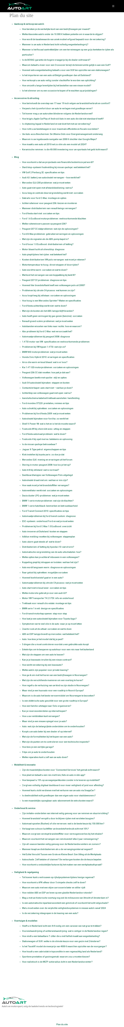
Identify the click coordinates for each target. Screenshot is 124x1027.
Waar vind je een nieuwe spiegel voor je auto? (44, 721)
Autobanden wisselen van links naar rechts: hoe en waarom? (52, 326)
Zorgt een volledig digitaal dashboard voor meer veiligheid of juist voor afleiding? (63, 785)
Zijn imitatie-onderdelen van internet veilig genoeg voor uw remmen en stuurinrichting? (65, 813)
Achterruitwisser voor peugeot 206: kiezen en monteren (49, 203)
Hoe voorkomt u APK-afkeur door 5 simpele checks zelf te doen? (54, 882)
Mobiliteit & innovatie (25, 765)
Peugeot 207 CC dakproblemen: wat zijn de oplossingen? (50, 229)
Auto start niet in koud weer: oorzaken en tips (44, 588)
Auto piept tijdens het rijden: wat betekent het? (44, 254)
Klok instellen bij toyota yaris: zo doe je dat (43, 454)
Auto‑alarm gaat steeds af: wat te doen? (41, 542)
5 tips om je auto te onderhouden (38, 752)
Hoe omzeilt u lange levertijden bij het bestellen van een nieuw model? (56, 85)
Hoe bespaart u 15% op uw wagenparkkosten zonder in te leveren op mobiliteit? (61, 780)
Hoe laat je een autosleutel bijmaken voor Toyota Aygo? (49, 619)
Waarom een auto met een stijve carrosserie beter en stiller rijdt (53, 887)
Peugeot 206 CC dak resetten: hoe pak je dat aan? (46, 372)
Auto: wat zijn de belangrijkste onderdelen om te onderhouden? (53, 726)
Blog (16, 157)
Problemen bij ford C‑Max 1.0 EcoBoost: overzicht (47, 526)
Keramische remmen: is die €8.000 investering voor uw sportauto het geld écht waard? (65, 149)
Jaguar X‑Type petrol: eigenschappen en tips (44, 449)
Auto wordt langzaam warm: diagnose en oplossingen (49, 567)
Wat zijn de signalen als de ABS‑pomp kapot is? (45, 239)
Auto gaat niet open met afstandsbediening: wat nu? (47, 188)
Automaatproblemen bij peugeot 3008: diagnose (46, 336)
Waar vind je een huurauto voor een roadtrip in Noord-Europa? (53, 690)
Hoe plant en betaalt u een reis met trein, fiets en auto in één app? (53, 775)
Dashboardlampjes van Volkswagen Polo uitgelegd (47, 475)
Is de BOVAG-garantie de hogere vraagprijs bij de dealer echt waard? (56, 60)
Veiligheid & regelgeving (26, 872)
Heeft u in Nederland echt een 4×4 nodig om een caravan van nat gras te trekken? (61, 926)
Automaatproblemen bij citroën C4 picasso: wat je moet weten (52, 583)
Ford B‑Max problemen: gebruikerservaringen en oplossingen (53, 234)
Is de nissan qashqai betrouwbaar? (39, 444)
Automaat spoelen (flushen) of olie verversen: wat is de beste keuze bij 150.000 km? (63, 823)
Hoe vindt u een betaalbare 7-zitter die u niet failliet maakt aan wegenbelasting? (61, 936)
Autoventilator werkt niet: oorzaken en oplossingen (47, 490)
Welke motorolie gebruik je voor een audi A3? (44, 593)
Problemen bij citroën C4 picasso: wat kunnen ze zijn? (48, 290)
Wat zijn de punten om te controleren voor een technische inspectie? (56, 742)
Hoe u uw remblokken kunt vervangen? (41, 716)
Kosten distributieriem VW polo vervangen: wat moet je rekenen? (54, 259)
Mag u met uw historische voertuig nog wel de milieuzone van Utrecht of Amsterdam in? (65, 898)
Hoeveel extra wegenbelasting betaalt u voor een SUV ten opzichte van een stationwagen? (66, 70)
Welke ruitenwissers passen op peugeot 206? (44, 224)
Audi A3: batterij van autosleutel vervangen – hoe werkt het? (51, 177)
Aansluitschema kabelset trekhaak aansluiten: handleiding (51, 398)
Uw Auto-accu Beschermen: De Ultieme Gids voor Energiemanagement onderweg (62, 134)
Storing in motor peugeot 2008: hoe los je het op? (46, 465)
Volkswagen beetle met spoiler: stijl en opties (44, 377)
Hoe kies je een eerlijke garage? (38, 747)
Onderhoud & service (24, 808)
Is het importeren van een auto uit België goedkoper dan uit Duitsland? (56, 75)
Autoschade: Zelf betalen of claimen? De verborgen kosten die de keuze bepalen (61, 859)
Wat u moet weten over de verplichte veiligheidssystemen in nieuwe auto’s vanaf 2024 (64, 908)
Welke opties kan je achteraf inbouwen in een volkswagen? (50, 557)
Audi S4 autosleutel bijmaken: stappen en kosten (46, 383)
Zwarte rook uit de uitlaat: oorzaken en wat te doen (47, 629)
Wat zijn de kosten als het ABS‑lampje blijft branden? (48, 311)
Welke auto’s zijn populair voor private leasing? (45, 670)
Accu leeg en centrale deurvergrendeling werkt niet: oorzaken (52, 193)
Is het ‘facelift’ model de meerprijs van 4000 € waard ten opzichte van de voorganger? (64, 946)
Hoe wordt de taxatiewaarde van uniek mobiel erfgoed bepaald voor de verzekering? (64, 39)
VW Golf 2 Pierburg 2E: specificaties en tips (43, 172)
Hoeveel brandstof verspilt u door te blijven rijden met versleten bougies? (58, 818)
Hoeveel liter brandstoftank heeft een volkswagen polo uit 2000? (53, 285)
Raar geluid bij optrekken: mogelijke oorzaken (45, 572)
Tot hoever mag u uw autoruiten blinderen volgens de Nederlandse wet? (57, 113)
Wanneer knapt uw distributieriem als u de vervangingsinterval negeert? (57, 849)
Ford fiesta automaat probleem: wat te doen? (44, 434)
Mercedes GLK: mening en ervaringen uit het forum (47, 460)
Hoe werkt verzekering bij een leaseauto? (42, 665)
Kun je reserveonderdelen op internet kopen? (44, 711)
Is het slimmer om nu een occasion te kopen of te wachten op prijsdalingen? (59, 90)
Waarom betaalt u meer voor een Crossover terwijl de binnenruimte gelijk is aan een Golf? (66, 65)
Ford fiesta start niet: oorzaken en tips (40, 213)
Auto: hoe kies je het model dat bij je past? (42, 639)
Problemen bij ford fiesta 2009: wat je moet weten (46, 413)
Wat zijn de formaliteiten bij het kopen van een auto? (47, 737)
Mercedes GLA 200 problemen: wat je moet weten (46, 183)
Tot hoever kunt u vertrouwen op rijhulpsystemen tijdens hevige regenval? (58, 877)
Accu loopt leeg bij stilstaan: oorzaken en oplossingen (49, 295)
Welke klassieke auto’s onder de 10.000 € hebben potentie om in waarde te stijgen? (62, 34)
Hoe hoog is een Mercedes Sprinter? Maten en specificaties (51, 300)
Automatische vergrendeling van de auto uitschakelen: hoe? (51, 552)
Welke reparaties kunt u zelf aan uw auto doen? (45, 757)
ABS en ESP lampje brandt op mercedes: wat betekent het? (50, 634)
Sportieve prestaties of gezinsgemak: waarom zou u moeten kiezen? (56, 956)
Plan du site (62, 1024)
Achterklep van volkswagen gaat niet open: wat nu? (47, 393)
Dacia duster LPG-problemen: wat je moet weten (45, 495)
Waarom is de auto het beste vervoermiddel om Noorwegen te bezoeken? (58, 695)
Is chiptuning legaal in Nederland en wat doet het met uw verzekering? (56, 124)
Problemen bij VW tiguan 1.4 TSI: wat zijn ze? (44, 347)
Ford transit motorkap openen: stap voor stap (44, 613)
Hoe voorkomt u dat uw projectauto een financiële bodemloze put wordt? (58, 162)
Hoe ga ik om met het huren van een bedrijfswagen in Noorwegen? (54, 675)
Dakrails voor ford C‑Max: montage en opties (44, 198)
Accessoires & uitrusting (26, 98)
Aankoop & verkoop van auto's (29, 24)
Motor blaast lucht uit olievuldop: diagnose (43, 249)
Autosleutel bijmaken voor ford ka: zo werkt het (45, 418)
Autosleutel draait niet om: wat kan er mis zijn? (45, 480)
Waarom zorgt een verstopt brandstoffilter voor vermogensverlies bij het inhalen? (62, 834)
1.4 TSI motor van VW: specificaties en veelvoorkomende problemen (56, 342)
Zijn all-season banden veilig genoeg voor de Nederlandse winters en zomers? (61, 844)
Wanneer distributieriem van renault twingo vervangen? (49, 208)
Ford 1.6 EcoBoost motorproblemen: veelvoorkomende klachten (54, 218)
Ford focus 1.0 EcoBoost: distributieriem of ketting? (47, 244)
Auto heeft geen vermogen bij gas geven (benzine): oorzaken (52, 316)
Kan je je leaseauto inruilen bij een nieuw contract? (47, 660)
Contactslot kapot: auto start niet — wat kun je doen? (47, 388)
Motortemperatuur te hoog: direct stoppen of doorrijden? (50, 265)
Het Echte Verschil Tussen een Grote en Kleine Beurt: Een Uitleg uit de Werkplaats (61, 854)
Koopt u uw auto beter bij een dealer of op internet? (47, 731)
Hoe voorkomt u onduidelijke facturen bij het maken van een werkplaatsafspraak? (62, 864)
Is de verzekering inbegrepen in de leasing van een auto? (50, 913)
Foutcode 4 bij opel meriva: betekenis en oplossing (47, 439)
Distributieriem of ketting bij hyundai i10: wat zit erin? (48, 547)
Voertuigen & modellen (25, 921)
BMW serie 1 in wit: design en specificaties (43, 608)
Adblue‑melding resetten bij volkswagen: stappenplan (48, 536)
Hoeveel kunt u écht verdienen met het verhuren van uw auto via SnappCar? (58, 790)
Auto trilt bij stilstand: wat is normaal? (40, 470)
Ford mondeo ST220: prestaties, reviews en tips (45, 403)
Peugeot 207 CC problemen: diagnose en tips (44, 280)
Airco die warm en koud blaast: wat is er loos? (44, 362)
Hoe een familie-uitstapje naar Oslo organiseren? (46, 706)
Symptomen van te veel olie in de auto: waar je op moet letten (52, 624)
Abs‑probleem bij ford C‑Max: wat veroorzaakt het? (47, 331)
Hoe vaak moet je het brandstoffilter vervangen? (45, 485)
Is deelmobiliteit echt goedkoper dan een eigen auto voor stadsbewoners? (59, 795)
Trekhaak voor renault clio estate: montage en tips (46, 603)
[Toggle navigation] (113, 6)
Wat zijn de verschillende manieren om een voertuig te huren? (52, 680)
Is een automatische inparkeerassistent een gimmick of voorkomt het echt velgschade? (65, 903)
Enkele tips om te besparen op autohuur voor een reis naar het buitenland (58, 649)
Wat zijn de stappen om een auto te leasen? (43, 654)
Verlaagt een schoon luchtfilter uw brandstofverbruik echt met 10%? (55, 829)
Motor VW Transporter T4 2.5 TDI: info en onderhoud (48, 598)
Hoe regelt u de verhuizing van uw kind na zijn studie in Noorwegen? (55, 685)
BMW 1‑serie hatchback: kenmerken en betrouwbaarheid (50, 506)
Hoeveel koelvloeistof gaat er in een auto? (43, 577)
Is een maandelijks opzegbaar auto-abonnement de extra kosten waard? (58, 800)
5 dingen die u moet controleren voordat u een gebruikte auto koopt (55, 644)
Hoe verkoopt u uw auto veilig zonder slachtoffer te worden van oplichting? (59, 80)
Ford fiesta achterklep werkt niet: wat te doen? (44, 306)
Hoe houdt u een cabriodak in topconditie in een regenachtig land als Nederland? (62, 951)
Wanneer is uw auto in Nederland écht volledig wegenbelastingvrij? (55, 44)
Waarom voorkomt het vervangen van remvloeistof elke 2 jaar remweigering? (60, 839)
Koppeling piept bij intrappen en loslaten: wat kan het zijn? (50, 562)
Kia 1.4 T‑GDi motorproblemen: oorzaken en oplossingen (50, 367)
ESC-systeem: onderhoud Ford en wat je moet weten (48, 521)
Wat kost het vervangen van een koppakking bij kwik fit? (49, 275)
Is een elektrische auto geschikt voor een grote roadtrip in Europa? (55, 701)
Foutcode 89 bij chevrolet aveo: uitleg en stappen (46, 429)
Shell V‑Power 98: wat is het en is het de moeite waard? (49, 424)
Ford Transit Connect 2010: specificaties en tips (45, 511)
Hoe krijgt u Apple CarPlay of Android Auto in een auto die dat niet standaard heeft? (63, 119)
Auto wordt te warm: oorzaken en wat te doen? (44, 270)
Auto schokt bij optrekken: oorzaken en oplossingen (47, 408)
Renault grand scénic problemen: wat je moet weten (47, 321)
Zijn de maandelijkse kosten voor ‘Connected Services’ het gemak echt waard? (61, 770)
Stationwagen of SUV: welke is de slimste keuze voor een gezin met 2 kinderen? (61, 941)
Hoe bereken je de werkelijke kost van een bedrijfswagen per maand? (56, 29)
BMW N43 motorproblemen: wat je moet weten (44, 352)
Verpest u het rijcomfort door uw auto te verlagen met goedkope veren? (57, 108)
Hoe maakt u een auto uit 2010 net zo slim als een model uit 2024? (54, 144)
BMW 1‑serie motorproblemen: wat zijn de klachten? (48, 501)
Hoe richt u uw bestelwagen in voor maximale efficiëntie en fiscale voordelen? (60, 129)
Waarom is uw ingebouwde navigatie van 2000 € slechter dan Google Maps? (59, 139)
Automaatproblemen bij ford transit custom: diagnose (49, 516)
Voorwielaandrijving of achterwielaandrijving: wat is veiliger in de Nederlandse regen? (65, 931)
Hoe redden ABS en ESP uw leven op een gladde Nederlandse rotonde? (57, 893)
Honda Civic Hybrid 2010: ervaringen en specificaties (48, 357)
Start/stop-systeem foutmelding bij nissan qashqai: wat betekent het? (56, 167)
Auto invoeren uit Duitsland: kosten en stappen (44, 531)
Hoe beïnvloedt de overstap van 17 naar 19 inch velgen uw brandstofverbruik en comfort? (66, 103)
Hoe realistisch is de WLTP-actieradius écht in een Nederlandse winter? (57, 962)
